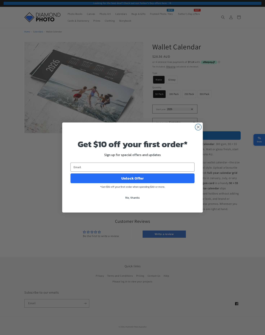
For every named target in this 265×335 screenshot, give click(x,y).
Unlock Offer (132, 178)
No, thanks (132, 197)
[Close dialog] (198, 127)
